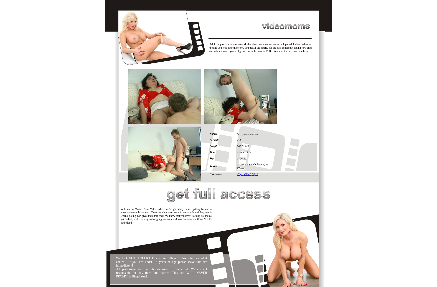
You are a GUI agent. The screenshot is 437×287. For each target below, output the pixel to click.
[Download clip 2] (240, 122)
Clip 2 (247, 174)
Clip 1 (240, 174)
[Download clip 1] (164, 123)
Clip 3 (255, 174)
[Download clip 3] (164, 180)
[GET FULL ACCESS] (218, 203)
